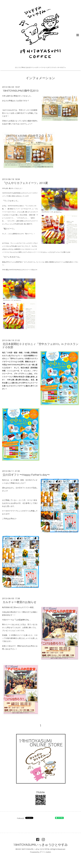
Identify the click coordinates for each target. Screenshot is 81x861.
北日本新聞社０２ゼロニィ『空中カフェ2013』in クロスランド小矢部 (40, 346)
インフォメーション (40, 78)
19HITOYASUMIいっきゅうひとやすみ (40, 844)
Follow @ (20, 818)
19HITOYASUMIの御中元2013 (20, 90)
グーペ (42, 852)
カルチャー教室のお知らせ (19, 602)
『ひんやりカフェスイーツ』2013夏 (25, 183)
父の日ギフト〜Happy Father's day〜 (26, 474)
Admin (48, 852)
